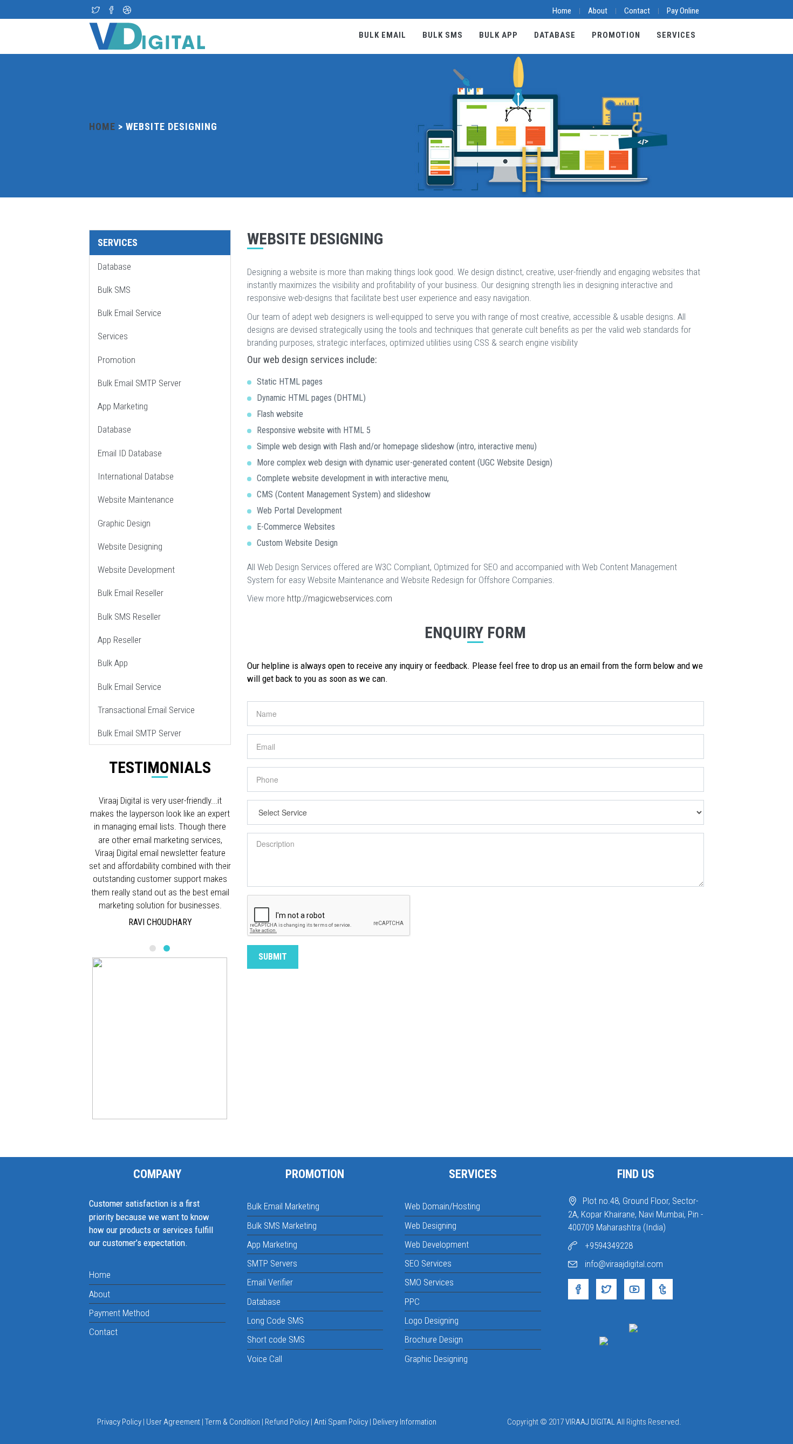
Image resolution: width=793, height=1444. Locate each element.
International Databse (136, 476)
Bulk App (498, 35)
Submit (272, 957)
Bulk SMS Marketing (282, 1225)
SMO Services (429, 1282)
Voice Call (264, 1358)
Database (555, 35)
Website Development (136, 569)
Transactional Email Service (146, 709)
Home (561, 11)
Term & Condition (232, 1422)
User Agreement (173, 1422)
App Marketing (123, 406)
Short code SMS (276, 1339)
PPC (412, 1301)
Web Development (437, 1244)
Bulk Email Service (129, 312)
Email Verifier (270, 1282)
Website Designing (130, 546)
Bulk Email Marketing (283, 1206)
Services (676, 35)
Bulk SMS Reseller (129, 616)
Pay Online (683, 11)
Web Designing (430, 1225)
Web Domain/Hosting (442, 1206)
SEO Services (428, 1263)
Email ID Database (130, 453)
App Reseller (119, 639)
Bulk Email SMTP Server (139, 383)
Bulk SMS (442, 35)
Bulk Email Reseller (130, 592)
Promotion (616, 35)
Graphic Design (124, 523)
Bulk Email (382, 35)
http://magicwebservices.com (339, 598)
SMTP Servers (272, 1263)
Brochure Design (434, 1339)
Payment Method (119, 1313)
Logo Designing (432, 1320)
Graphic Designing (436, 1358)
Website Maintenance (136, 499)
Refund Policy (287, 1422)
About (597, 11)
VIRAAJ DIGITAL (590, 1422)
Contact (637, 11)
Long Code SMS (275, 1320)
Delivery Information (404, 1422)
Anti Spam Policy (341, 1422)
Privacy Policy (119, 1422)
